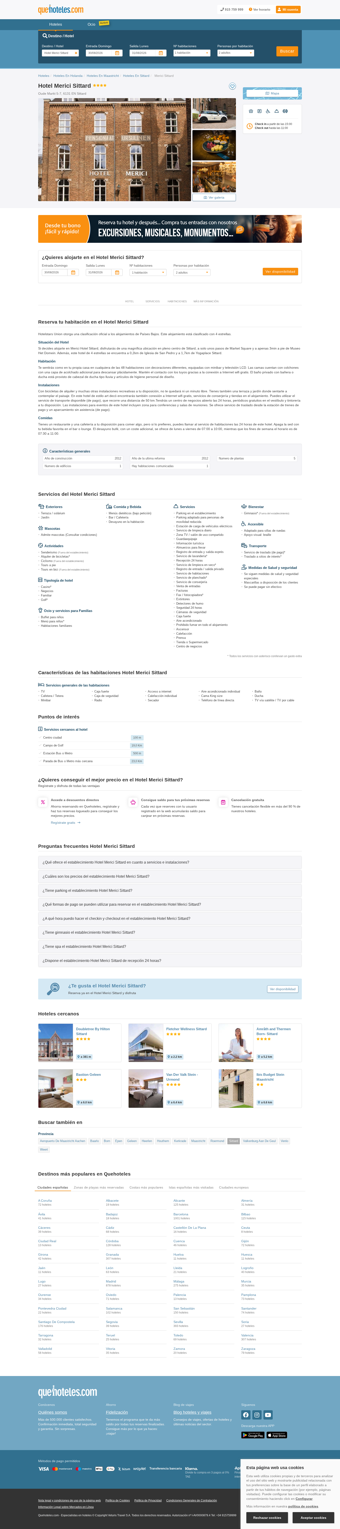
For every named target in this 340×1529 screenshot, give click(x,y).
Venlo (284, 1141)
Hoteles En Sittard (136, 76)
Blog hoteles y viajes (192, 1412)
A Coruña (45, 1200)
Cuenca (179, 1241)
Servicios (152, 301)
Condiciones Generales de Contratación (191, 1500)
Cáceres (44, 1227)
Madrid (111, 1281)
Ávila (41, 1214)
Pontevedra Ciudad (52, 1308)
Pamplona (248, 1295)
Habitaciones (177, 301)
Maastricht (198, 1141)
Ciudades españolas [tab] (52, 1187)
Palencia (179, 1295)
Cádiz (110, 1227)
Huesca (246, 1254)
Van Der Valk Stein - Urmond (182, 1077)
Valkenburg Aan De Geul (259, 1141)
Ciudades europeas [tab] (233, 1187)
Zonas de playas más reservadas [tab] (99, 1187)
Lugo (42, 1281)
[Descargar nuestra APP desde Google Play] (253, 1434)
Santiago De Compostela (56, 1322)
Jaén (41, 1268)
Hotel (129, 301)
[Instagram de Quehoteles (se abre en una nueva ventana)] (257, 1415)
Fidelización (117, 1412)
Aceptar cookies (313, 1518)
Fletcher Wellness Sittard (186, 1029)
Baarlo (94, 1141)
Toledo (178, 1335)
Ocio (91, 24)
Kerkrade (180, 1141)
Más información (206, 301)
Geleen (132, 1141)
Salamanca (114, 1308)
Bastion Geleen (88, 1075)
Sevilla (178, 1322)
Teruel (110, 1335)
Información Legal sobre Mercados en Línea (66, 1507)
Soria (245, 1322)
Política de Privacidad (148, 1500)
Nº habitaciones (184, 46)
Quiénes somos (52, 1412)
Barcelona (180, 1214)
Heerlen (147, 1141)
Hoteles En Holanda (68, 76)
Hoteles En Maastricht (103, 76)
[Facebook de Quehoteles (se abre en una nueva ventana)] (245, 1415)
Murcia (246, 1281)
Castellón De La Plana (189, 1227)
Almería (247, 1200)
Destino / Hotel (52, 46)
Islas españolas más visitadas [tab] (191, 1187)
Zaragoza (248, 1349)
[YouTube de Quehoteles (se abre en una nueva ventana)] (268, 1415)
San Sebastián (184, 1308)
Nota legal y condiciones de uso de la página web (69, 1500)
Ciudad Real (47, 1241)
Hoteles (43, 76)
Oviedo (111, 1295)
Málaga (178, 1281)
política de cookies (303, 1506)
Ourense (44, 1295)
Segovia (112, 1322)
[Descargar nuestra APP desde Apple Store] (276, 1434)
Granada (112, 1254)
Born (107, 1141)
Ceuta (245, 1227)
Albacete (112, 1200)
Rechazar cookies (267, 1518)
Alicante (179, 1200)
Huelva (178, 1254)
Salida (139, 46)
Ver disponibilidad (280, 271)
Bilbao (245, 1214)
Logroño (247, 1268)
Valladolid (45, 1349)
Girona (43, 1254)
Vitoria (110, 1349)
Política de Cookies (117, 1500)
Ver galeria (216, 197)
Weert (44, 1149)
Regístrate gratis (63, 822)
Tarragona (45, 1335)
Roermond (217, 1141)
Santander (249, 1308)
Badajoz (112, 1214)
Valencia (247, 1335)
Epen (118, 1141)
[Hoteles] (73, 10)
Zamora (179, 1349)
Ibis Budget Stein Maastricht (270, 1077)
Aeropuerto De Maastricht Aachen (62, 1141)
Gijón (245, 1241)
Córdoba (112, 1241)
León (109, 1268)
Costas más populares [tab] (146, 1187)
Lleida (177, 1268)
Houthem (163, 1141)
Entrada (98, 46)
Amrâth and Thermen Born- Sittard (274, 1031)
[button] (288, 9)
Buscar (287, 51)
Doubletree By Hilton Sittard (93, 1031)
